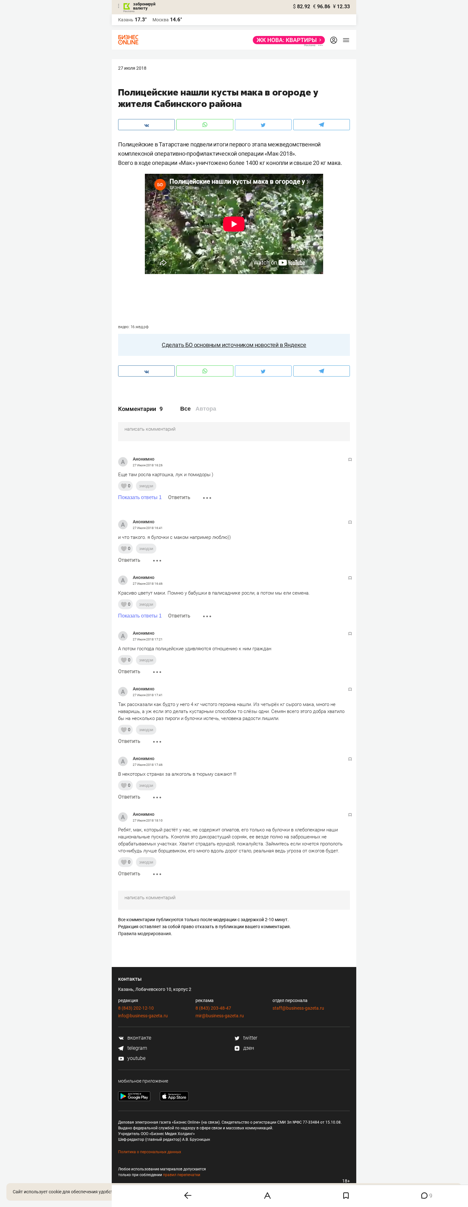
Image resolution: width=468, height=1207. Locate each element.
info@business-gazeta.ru (143, 1015)
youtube (135, 1058)
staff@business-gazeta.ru (298, 1008)
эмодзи (146, 486)
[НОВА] (287, 40)
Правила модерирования (144, 933)
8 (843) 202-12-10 (136, 1008)
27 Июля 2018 (132, 68)
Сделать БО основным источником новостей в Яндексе (234, 345)
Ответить (179, 497)
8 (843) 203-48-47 (213, 1008)
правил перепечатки (181, 1175)
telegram (136, 1048)
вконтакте (138, 1038)
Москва (160, 19)
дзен (248, 1048)
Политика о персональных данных (149, 1152)
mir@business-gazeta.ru (219, 1015)
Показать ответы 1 (140, 497)
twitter (249, 1038)
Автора (205, 409)
